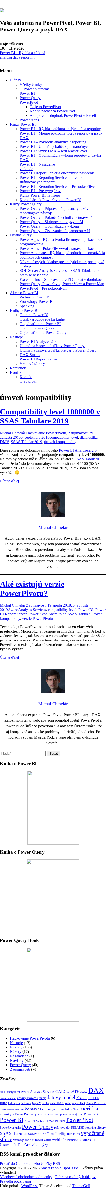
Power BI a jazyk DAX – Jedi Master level (53, 151)
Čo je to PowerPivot (45, 107)
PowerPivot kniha (10, 1127)
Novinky (17, 1060)
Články (15, 80)
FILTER (93, 1098)
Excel (81, 1097)
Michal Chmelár (12, 433)
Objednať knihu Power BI (40, 324)
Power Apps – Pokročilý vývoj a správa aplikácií (58, 248)
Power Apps (29, 120)
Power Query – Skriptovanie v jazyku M (51, 222)
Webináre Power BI (35, 297)
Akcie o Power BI (24, 293)
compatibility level (63, 437)
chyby (83, 1092)
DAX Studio (30, 355)
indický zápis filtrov (19, 1103)
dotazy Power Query (31, 1098)
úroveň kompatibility (60, 442)
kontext (32, 1108)
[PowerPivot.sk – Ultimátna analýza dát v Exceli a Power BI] (2, 9)
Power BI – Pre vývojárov (40, 191)
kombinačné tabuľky (12, 1109)
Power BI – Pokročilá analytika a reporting (53, 142)
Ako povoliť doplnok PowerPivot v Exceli (63, 115)
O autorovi (28, 381)
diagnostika (89, 437)
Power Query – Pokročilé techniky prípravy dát (56, 217)
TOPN (76, 1134)
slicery (101, 1127)
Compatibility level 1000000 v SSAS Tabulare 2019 (50, 416)
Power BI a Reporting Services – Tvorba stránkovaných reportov (51, 179)
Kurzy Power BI (23, 124)
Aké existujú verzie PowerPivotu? (32, 589)
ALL (3, 1092)
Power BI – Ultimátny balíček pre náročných (54, 146)
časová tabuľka (11, 1144)
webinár (59, 1139)
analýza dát (13, 1092)
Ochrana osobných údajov (75, 1177)
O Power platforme (35, 89)
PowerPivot (29, 102)
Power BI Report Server (38, 359)
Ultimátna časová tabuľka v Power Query (52, 346)
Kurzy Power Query (26, 204)
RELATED (77, 1127)
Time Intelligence (59, 1134)
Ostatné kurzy (21, 235)
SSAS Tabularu (86, 459)
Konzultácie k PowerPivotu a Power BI (50, 200)
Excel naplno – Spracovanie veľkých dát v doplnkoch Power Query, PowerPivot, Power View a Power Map (62, 281)
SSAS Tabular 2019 (26, 442)
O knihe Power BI (34, 315)
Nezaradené (19, 1056)
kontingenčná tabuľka (59, 1109)
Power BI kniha (56, 1120)
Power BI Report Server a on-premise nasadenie (57, 173)
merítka (88, 1108)
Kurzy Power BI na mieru (40, 195)
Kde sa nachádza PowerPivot (52, 111)
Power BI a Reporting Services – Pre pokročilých (58, 186)
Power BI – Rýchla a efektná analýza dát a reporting (22, 55)
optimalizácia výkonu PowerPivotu (79, 1114)
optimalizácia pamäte (46, 1114)
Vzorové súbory (32, 363)
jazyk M (36, 1103)
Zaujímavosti (78, 433)
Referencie (18, 368)
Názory (15, 1051)
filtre (3, 1103)
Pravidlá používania (15, 1181)
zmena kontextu (81, 1139)
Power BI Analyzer (35, 1121)
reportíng (90, 1127)
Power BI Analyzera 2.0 (78, 450)
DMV (4, 442)
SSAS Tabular (79, 614)
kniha (45, 1103)
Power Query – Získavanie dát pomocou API (55, 231)
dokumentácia (8, 1098)
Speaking (27, 306)
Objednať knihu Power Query (43, 332)
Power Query (30, 98)
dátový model (61, 1097)
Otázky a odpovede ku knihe (42, 319)
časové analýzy (36, 1144)
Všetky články (31, 84)
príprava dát (62, 1127)
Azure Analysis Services (27, 610)
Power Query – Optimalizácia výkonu (49, 226)
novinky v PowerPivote (16, 1114)
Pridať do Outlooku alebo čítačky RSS (30, 1163)
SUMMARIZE (37, 1133)
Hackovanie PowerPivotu (46, 433)
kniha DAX (57, 1103)
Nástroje (16, 337)
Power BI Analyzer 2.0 (38, 341)
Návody (16, 1047)
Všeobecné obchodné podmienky (26, 1177)
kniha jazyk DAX (75, 1103)
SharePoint (57, 614)
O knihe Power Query (37, 328)
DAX (96, 1090)
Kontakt (16, 372)
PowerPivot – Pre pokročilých (43, 288)
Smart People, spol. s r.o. (60, 1168)
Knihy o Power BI (24, 310)
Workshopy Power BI (37, 301)
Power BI (27, 93)
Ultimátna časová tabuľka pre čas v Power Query (58, 350)
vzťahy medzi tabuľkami (32, 1140)
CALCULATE (67, 1091)
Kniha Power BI (96, 1103)
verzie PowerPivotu (37, 618)
